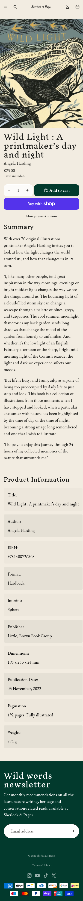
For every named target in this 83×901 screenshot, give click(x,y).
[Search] (15, 7)
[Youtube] (37, 875)
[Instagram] (29, 875)
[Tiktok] (45, 875)
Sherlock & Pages (46, 856)
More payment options (41, 216)
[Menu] (5, 7)
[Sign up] (72, 831)
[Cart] (77, 7)
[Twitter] (53, 875)
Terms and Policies (41, 865)
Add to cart (59, 190)
